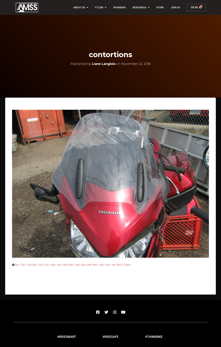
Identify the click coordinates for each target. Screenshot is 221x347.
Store (160, 7)
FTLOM (99, 7)
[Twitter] (106, 312)
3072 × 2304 (123, 264)
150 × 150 (25, 264)
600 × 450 (98, 264)
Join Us (175, 7)
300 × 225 (37, 264)
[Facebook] (98, 312)
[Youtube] (123, 312)
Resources (139, 7)
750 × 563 (50, 264)
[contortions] (110, 183)
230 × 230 (86, 264)
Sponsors (119, 7)
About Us (79, 7)
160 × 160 (110, 264)
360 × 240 (74, 264)
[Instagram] (115, 312)
